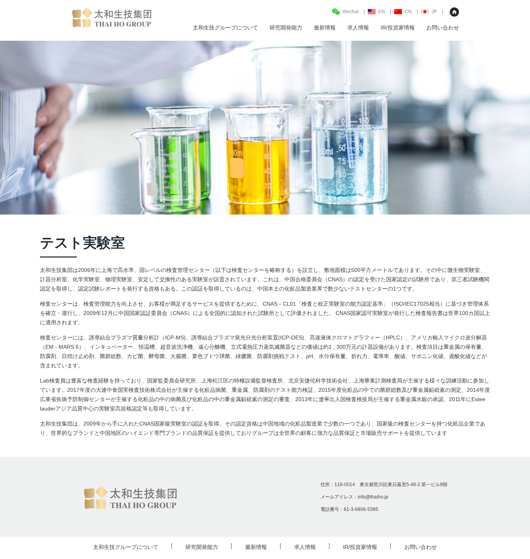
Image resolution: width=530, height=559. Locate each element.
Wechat (351, 11)
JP (434, 11)
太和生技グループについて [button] (225, 27)
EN (381, 11)
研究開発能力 (201, 547)
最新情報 (325, 27)
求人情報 (358, 27)
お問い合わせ (442, 27)
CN (408, 11)
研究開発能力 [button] (286, 27)
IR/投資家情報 (398, 27)
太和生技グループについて (125, 547)
